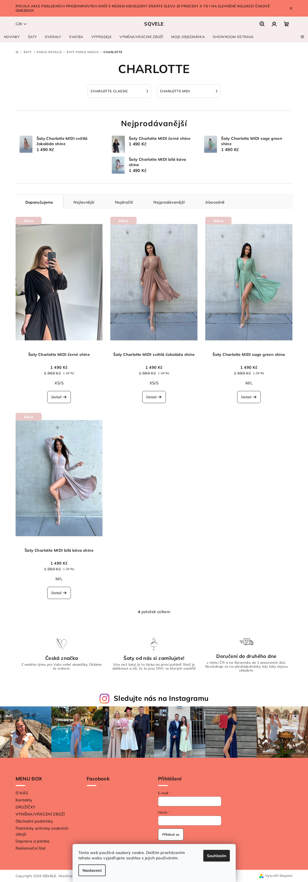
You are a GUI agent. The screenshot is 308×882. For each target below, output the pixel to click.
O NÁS (22, 792)
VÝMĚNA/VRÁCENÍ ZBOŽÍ (40, 814)
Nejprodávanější (169, 202)
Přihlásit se (170, 834)
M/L (248, 382)
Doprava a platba (33, 841)
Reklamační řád (31, 848)
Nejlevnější (84, 202)
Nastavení (92, 870)
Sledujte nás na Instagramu (161, 698)
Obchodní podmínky (34, 821)
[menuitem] (12, 36)
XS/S (59, 382)
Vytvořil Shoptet (278, 875)
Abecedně (214, 202)
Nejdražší (124, 202)
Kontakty (24, 799)
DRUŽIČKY (26, 807)
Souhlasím (216, 855)
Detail (56, 397)
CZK (19, 24)
